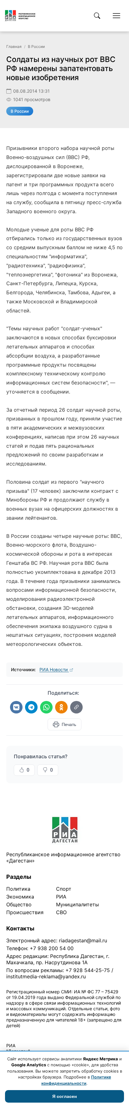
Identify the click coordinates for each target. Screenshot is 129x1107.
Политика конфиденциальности (35, 1033)
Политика (18, 889)
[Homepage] (20, 15)
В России (36, 46)
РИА (61, 896)
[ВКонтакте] (16, 707)
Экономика (20, 896)
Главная (14, 46)
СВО (61, 912)
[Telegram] (31, 707)
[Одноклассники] (61, 707)
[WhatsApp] (46, 707)
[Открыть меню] (116, 15)
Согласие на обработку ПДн (96, 1033)
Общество (19, 904)
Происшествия (25, 912)
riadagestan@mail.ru (83, 940)
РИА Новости (54, 669)
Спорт (63, 889)
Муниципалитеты (77, 904)
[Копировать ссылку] (76, 707)
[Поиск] (97, 15)
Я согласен (64, 1096)
